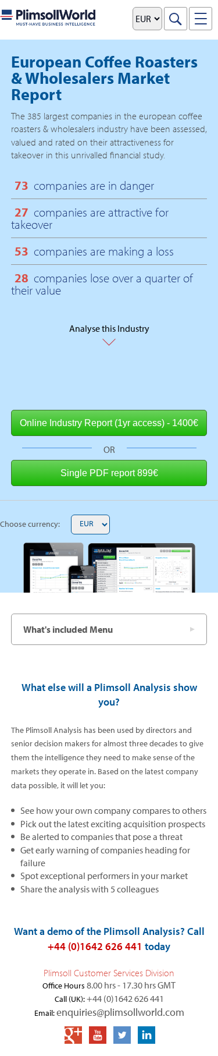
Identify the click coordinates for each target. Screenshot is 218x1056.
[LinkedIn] (146, 1035)
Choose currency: (30, 524)
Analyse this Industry (109, 323)
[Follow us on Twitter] (122, 1035)
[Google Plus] (73, 1035)
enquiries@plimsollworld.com (120, 1012)
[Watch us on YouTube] (97, 1035)
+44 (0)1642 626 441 (95, 946)
